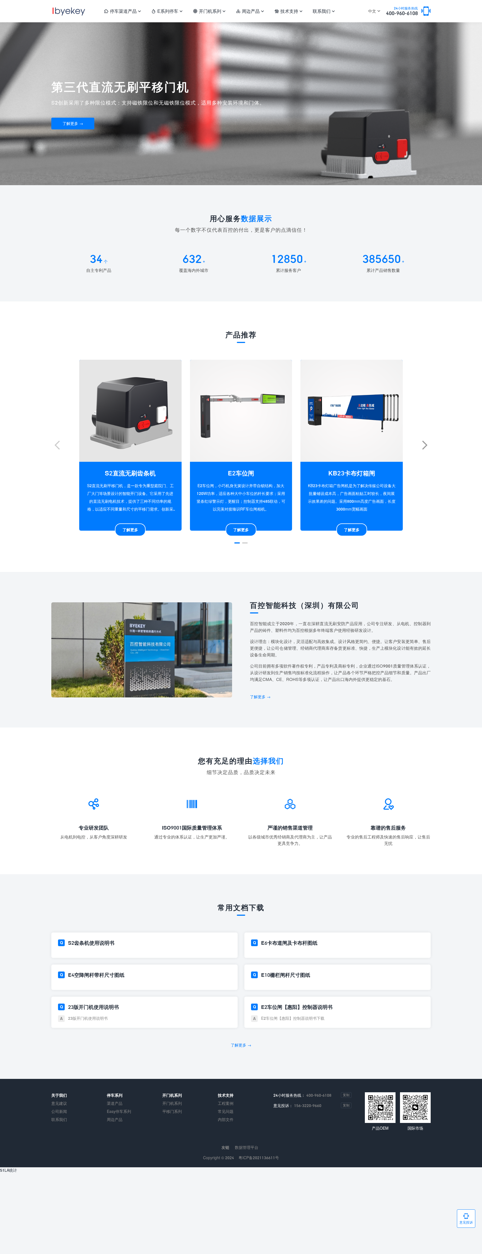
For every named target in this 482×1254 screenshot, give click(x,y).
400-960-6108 (402, 11)
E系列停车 (167, 11)
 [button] (425, 445)
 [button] (57, 445)
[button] (237, 542)
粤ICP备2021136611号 (258, 1157)
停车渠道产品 (122, 11)
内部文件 (225, 1119)
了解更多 (130, 529)
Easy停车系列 (119, 1111)
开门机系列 (209, 11)
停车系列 (114, 1095)
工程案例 (225, 1103)
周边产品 (250, 11)
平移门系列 (172, 1111)
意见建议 (59, 1103)
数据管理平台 (246, 1147)
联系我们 (324, 11)
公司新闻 (59, 1111)
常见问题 (225, 1111)
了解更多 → (72, 123)
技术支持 (288, 11)
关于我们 (59, 1095)
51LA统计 (8, 1170)
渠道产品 (114, 1103)
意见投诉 (466, 1218)
